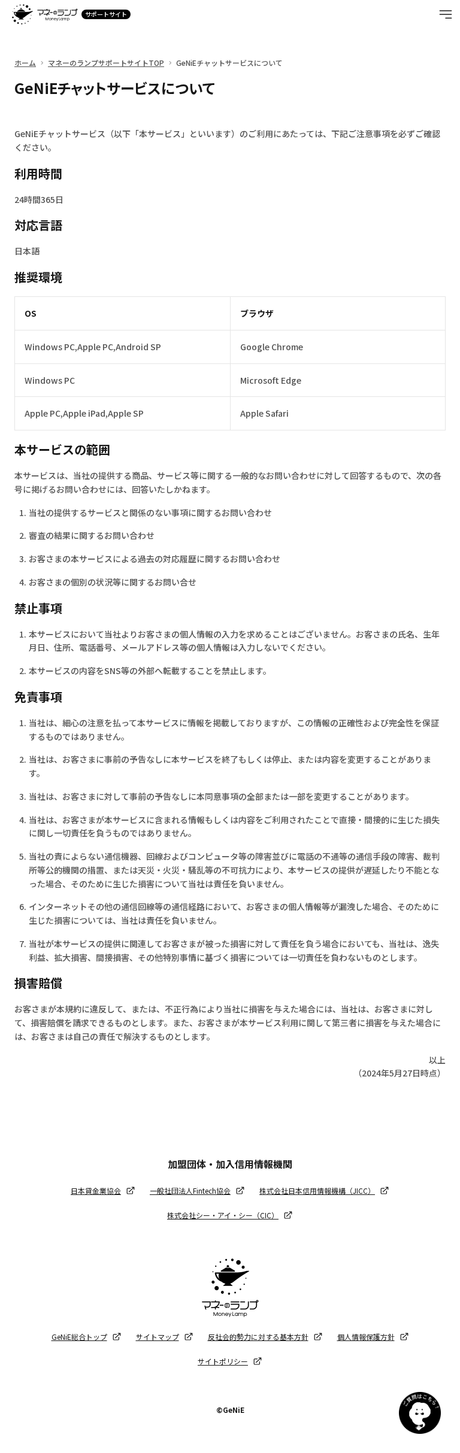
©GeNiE (230, 1410)
